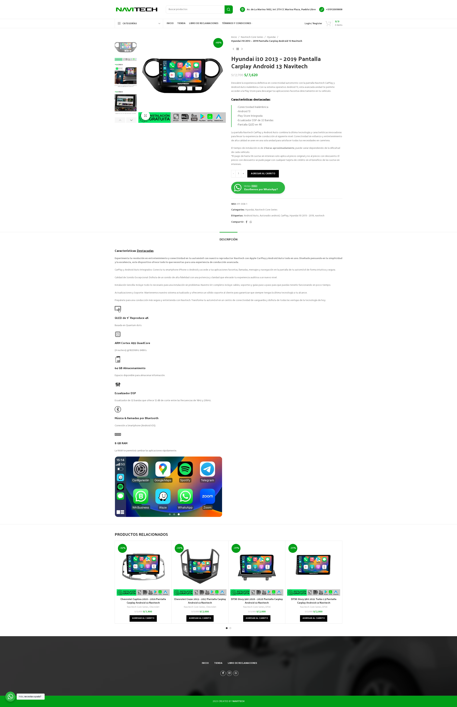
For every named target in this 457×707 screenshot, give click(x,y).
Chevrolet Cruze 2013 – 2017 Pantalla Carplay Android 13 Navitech (200, 601)
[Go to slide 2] (230, 628)
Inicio (234, 37)
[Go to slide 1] (227, 628)
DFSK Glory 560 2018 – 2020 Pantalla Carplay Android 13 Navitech (257, 601)
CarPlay (285, 216)
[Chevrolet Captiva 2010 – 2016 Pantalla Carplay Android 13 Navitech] (143, 569)
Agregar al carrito (263, 173)
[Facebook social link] (246, 222)
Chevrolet (154, 607)
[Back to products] (237, 49)
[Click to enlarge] (145, 115)
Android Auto (251, 216)
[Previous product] (233, 49)
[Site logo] (137, 9)
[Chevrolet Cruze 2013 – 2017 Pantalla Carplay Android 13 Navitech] (200, 569)
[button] (120, 120)
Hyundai (271, 37)
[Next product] (242, 49)
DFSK (268, 607)
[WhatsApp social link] (251, 222)
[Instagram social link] (229, 673)
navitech (319, 216)
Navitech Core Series (252, 37)
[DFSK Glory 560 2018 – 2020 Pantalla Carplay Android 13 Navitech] (256, 569)
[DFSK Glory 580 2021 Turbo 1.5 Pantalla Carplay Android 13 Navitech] (313, 569)
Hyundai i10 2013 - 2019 (302, 216)
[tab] (228, 237)
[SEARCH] (229, 9)
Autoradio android (270, 216)
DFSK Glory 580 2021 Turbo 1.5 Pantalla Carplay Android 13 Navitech (313, 601)
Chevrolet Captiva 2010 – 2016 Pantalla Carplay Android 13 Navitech (143, 601)
